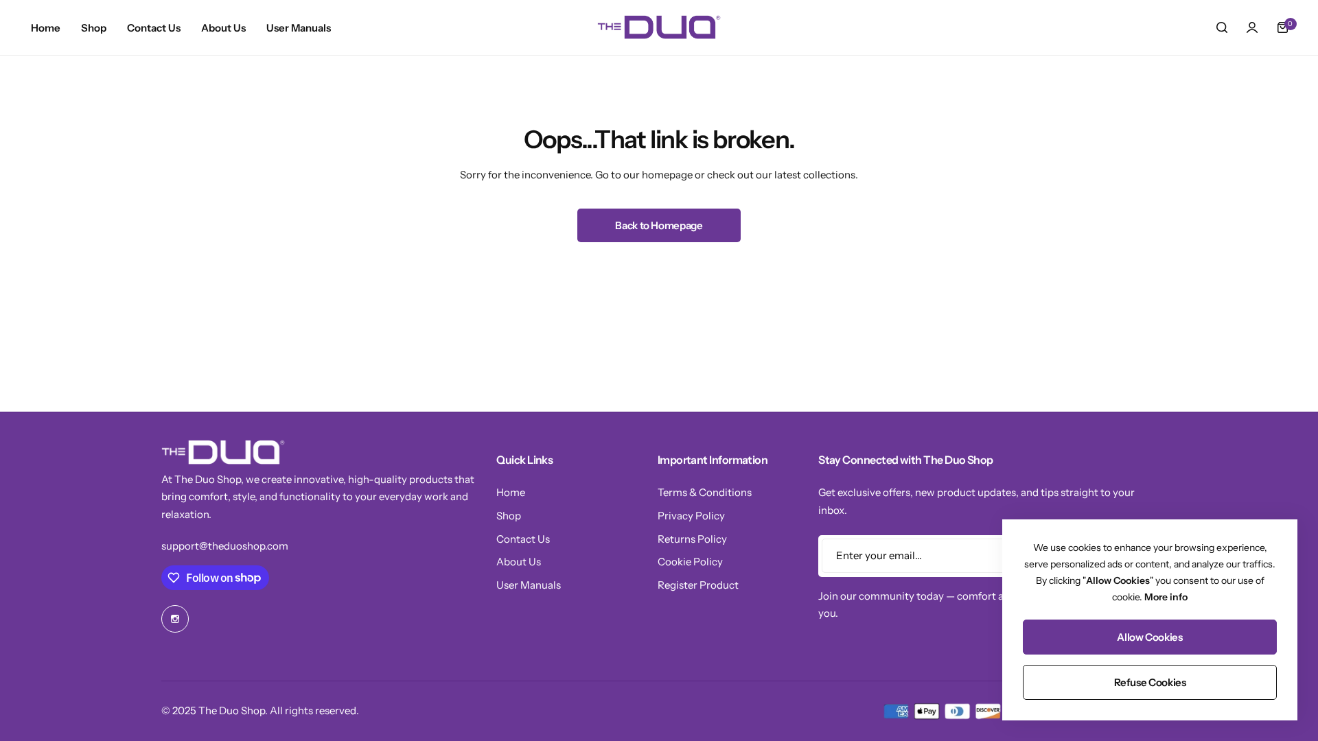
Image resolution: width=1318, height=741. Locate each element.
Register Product (698, 584)
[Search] (1222, 27)
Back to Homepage (658, 225)
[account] (1252, 27)
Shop (508, 515)
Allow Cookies (1149, 637)
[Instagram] (175, 619)
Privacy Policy (691, 515)
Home (510, 492)
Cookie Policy (690, 561)
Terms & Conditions (705, 492)
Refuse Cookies (1150, 682)
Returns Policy (692, 538)
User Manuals (528, 584)
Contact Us (523, 538)
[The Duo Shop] (659, 27)
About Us (518, 561)
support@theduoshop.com (224, 545)
